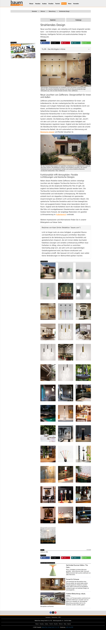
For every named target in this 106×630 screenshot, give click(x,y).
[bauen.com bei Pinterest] (55, 612)
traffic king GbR (69, 627)
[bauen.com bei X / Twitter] (53, 612)
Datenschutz (54, 617)
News (69, 3)
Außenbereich (61, 214)
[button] (45, 43)
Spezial (69, 624)
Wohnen (64, 3)
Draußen (50, 3)
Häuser (31, 3)
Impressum (48, 617)
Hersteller (76, 3)
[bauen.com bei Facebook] (51, 612)
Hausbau (37, 3)
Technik (57, 3)
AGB (59, 617)
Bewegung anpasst (47, 132)
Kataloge (78, 20)
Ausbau (44, 3)
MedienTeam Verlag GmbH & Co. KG (50, 627)
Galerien (53, 20)
